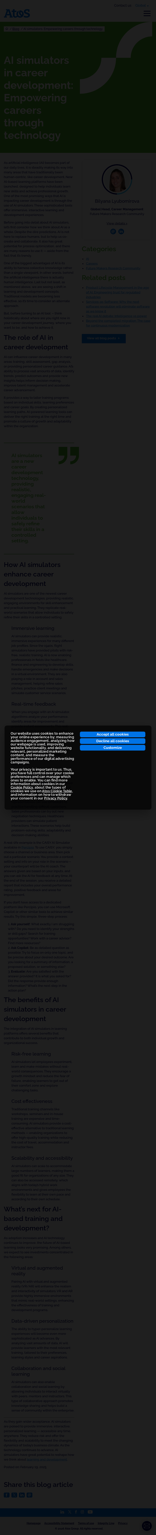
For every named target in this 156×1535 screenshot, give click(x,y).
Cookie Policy (22, 787)
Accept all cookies (113, 734)
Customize (112, 747)
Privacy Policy (55, 798)
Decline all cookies (112, 741)
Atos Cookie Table (57, 791)
